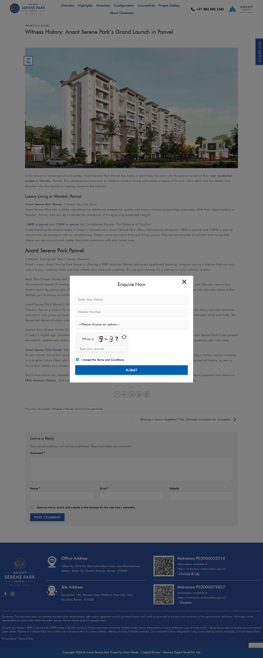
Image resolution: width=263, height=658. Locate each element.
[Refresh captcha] (124, 336)
